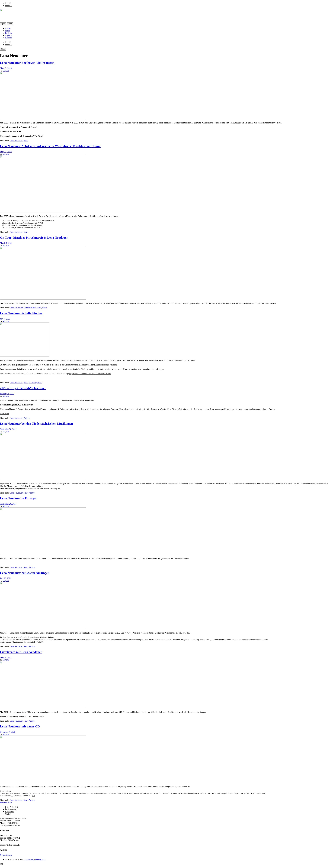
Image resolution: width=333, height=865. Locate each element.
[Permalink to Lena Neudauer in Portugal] (43, 554)
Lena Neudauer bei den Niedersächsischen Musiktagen (36, 423)
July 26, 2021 (5, 578)
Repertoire (9, 811)
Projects (8, 33)
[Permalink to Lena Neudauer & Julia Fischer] (24, 356)
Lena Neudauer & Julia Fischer (21, 313)
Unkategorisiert (35, 382)
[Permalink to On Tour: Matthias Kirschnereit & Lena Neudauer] (43, 299)
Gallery (8, 814)
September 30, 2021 (8, 429)
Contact (8, 38)
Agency (8, 35)
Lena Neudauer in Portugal (18, 498)
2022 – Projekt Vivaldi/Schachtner (23, 388)
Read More (4, 414)
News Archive (29, 493)
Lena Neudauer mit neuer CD (20, 726)
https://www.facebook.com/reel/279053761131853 (90, 374)
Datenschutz (40, 859)
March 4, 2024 (6, 243)
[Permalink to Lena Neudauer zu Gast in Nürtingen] (43, 628)
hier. (43, 716)
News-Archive (6, 855)
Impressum (29, 859)
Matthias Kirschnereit (32, 308)
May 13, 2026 (6, 68)
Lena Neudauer (16, 140)
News (7, 31)
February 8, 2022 (7, 393)
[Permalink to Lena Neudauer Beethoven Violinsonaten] (43, 118)
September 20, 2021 (8, 504)
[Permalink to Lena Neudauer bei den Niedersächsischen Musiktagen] (43, 479)
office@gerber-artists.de (10, 825)
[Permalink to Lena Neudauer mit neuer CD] (43, 782)
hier (33, 796)
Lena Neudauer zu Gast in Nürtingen (24, 573)
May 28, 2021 (6, 657)
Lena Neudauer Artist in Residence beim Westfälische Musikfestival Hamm (50, 146)
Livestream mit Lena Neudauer (21, 652)
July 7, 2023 (5, 319)
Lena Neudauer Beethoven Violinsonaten (27, 62)
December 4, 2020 (7, 732)
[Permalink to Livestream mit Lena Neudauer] (43, 707)
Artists (8, 28)
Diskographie (10, 809)
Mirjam (6, 70)
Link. (279, 123)
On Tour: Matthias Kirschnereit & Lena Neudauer (34, 237)
